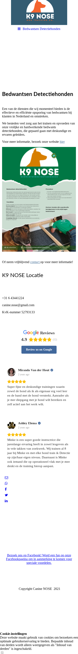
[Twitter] (6, 495)
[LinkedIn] (6, 501)
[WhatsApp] (6, 483)
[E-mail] (6, 477)
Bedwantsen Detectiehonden (41, 29)
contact (35, 262)
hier (62, 141)
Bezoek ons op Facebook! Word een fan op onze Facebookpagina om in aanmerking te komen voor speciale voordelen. (39, 558)
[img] (39, 12)
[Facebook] (5, 489)
